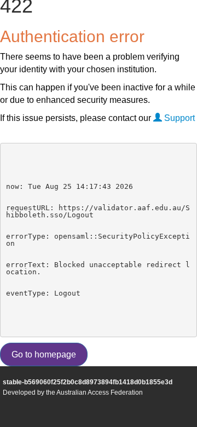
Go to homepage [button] (43, 354)
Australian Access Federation (99, 392)
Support (178, 118)
